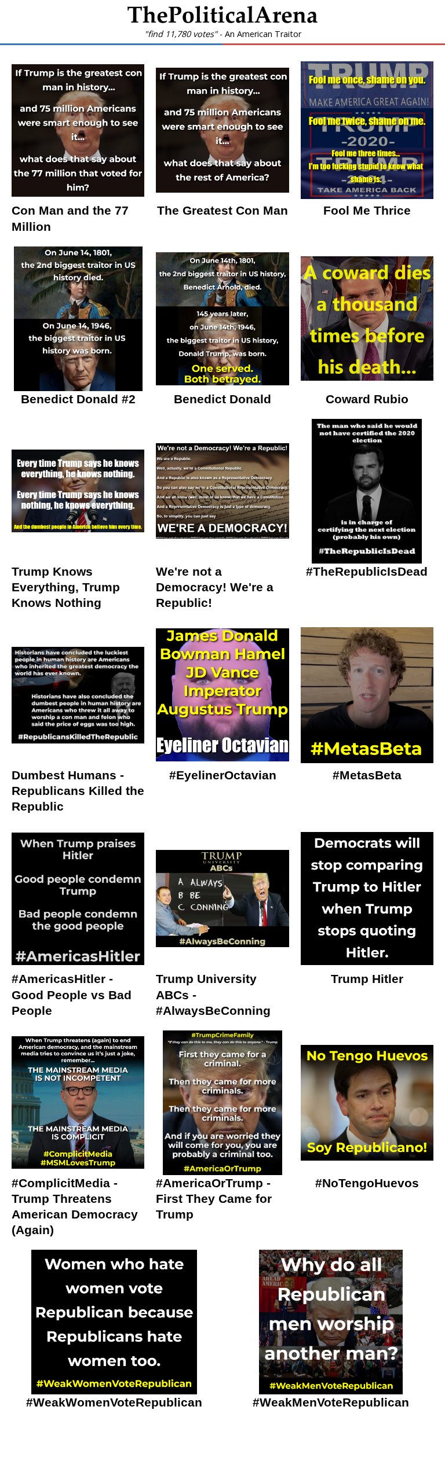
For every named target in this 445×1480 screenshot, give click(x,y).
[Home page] (222, 19)
